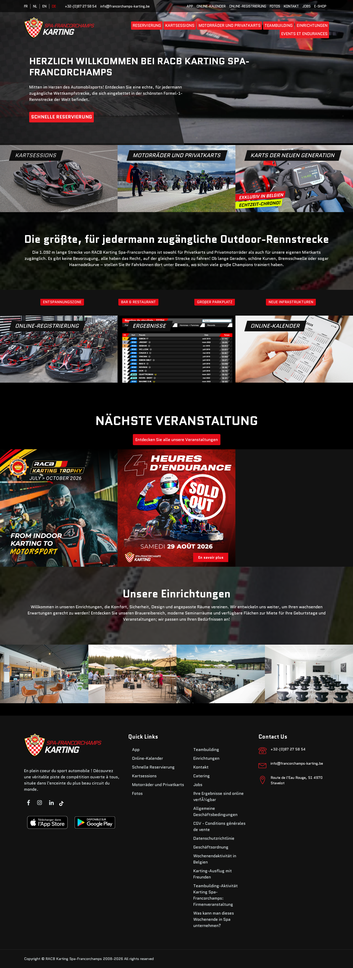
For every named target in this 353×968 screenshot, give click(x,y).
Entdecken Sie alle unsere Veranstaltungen (176, 440)
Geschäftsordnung (210, 847)
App (190, 6)
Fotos (275, 6)
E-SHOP (320, 6)
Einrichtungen (312, 25)
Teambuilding (279, 25)
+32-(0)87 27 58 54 (81, 6)
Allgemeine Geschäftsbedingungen (215, 811)
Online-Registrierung (247, 6)
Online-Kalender (211, 6)
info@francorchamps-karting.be (125, 6)
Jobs (306, 6)
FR (26, 6)
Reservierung (147, 25)
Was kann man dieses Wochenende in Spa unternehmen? (213, 919)
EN (44, 6)
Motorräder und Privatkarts (229, 25)
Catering (201, 776)
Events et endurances (304, 34)
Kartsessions (179, 25)
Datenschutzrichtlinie (213, 838)
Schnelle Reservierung (61, 117)
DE (54, 6)
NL (35, 6)
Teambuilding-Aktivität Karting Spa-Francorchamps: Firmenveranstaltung (215, 895)
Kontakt (291, 6)
